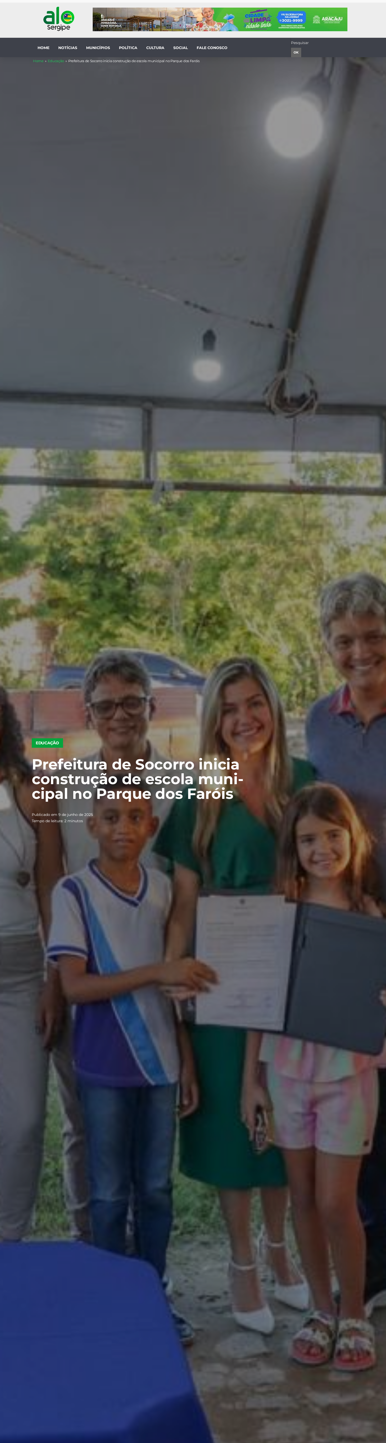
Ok (296, 52)
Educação (56, 61)
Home (38, 61)
